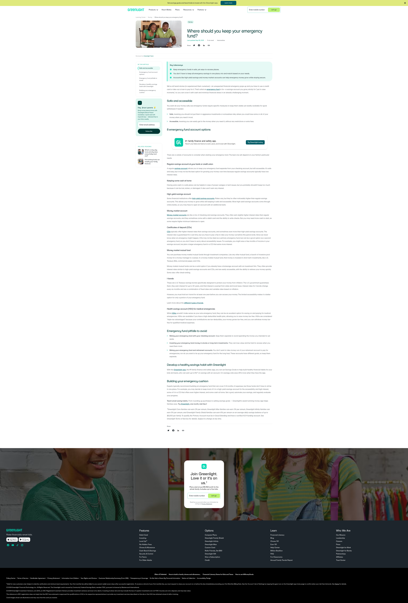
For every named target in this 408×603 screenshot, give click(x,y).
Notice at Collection (188, 578)
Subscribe (149, 131)
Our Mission (340, 535)
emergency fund (213, 89)
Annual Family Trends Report (281, 560)
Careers (339, 541)
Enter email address (147, 125)
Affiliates (339, 557)
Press (338, 544)
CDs (168, 232)
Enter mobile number (257, 10)
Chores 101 (274, 541)
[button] (405, 3)
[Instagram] (22, 545)
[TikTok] (18, 545)
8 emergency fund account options (148, 73)
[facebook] (199, 45)
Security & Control (146, 554)
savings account (181, 168)
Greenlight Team (149, 56)
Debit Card (143, 535)
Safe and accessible (146, 68)
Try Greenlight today (255, 142)
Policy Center (11, 578)
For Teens (143, 557)
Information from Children (70, 578)
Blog (272, 538)
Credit (207, 560)
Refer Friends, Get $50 (213, 551)
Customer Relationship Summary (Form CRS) (114, 578)
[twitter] (194, 45)
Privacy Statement (207, 503)
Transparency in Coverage (139, 578)
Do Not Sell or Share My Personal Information (165, 578)
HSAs (174, 313)
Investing (142, 538)
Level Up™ (143, 541)
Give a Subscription (212, 557)
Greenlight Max (211, 544)
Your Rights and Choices (89, 578)
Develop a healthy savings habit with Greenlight (148, 85)
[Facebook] (8, 545)
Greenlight (185, 404)
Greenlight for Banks (344, 551)
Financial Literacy (277, 535)
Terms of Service (22, 578)
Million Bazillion (276, 551)
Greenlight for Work (343, 547)
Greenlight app (180, 370)
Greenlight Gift (210, 554)
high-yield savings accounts (203, 198)
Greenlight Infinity (211, 541)
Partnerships (341, 554)
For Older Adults (145, 560)
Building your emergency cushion (147, 91)
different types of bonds (193, 303)
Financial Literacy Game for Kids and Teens (218, 574)
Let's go (274, 10)
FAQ (272, 554)
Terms (337, 584)
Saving (150, 17)
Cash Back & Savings (147, 551)
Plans (177, 10)
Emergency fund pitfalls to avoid (148, 79)
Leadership (340, 538)
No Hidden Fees (145, 544)
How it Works (166, 10)
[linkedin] (204, 45)
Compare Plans (211, 535)
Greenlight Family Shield (214, 538)
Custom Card (210, 547)
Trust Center (340, 560)
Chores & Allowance (147, 547)
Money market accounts (176, 215)
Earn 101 (273, 544)
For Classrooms (276, 557)
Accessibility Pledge (204, 578)
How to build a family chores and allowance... (185, 574)
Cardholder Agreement (38, 578)
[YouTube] (13, 545)
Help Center (275, 547)
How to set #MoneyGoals (244, 574)
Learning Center (141, 17)
